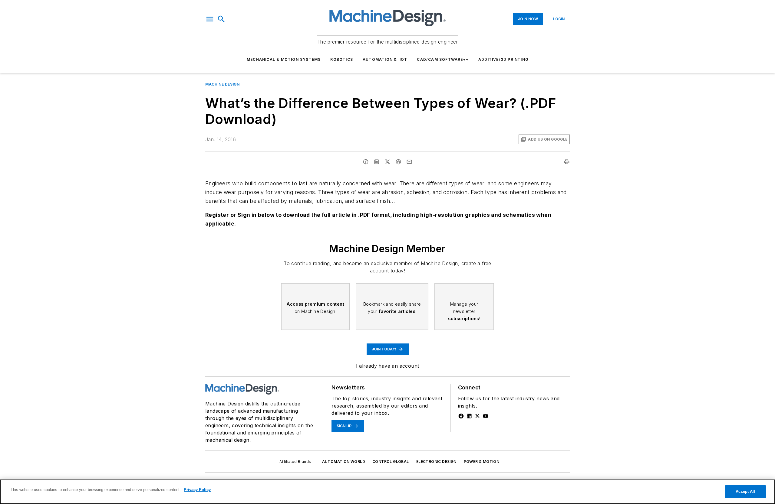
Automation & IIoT (385, 59)
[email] (409, 162)
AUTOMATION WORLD (343, 461)
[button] (209, 19)
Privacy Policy (197, 489)
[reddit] (398, 162)
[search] (221, 19)
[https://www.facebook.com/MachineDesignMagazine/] (461, 416)
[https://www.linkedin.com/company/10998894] (469, 416)
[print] (567, 162)
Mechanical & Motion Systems (284, 59)
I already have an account (387, 366)
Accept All (745, 491)
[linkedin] (377, 162)
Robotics (341, 59)
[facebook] (366, 162)
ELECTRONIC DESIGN (436, 461)
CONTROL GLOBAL (390, 461)
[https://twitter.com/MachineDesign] (477, 416)
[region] (387, 491)
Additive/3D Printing (503, 59)
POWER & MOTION (482, 461)
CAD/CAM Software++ (443, 59)
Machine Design (222, 84)
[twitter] (387, 162)
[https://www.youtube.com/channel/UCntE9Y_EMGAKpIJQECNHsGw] (486, 416)
